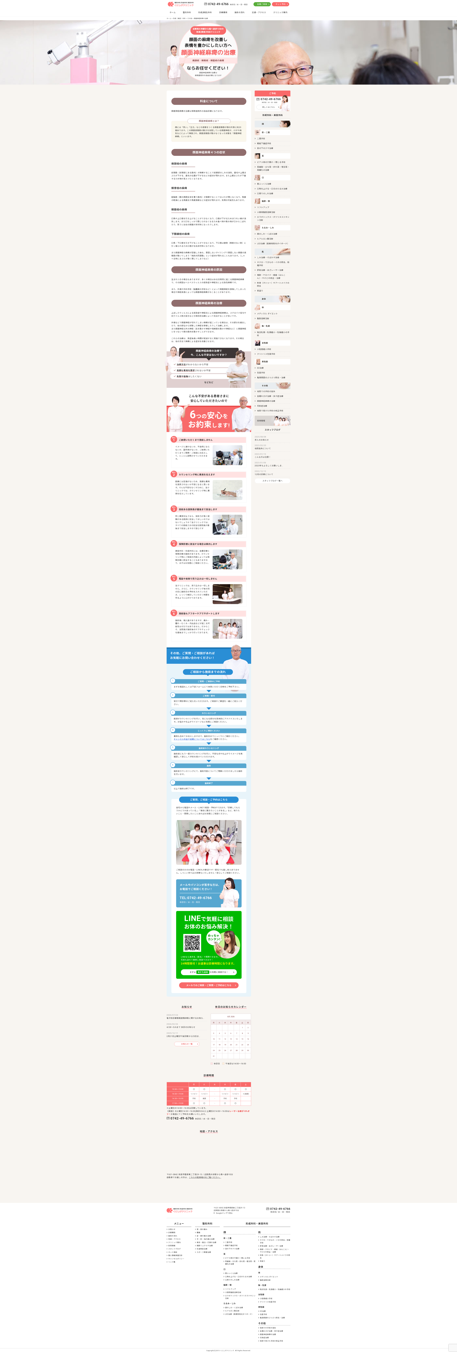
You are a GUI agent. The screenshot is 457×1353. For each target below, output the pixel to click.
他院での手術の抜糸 (266, 391)
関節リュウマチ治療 (205, 1246)
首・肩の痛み (202, 1229)
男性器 (261, 1307)
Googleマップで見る (224, 1213)
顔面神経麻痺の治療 (266, 401)
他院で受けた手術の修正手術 (270, 411)
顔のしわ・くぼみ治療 (267, 234)
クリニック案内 (280, 12)
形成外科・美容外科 (257, 1223)
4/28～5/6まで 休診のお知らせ (181, 1027)
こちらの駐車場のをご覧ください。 (205, 1177)
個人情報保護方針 (175, 1255)
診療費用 (223, 12)
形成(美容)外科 (205, 12)
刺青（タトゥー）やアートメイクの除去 (273, 284)
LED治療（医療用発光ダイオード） (273, 243)
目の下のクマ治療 (265, 148)
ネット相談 (172, 1252)
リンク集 (171, 1262)
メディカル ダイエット (267, 314)
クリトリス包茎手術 (266, 354)
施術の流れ (240, 12)
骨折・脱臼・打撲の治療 (206, 1242)
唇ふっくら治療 (264, 184)
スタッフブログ (174, 1249)
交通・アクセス (259, 12)
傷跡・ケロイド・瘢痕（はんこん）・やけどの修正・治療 (271, 276)
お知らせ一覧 (187, 1044)
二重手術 (261, 138)
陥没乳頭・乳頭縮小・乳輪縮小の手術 (273, 334)
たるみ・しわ (230, 1303)
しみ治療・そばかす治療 (268, 257)
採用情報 (261, 421)
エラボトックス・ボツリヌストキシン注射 (273, 218)
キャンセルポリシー (176, 1259)
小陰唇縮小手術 (264, 349)
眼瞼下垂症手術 (264, 143)
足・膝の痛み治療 (204, 1236)
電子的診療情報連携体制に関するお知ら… (185, 1018)
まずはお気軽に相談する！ (209, 972)
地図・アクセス (174, 1239)
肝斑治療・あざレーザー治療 (270, 270)
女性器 (261, 1294)
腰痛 (198, 1232)
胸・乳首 (262, 1285)
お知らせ (171, 1229)
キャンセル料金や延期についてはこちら (192, 739)
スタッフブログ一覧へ (272, 481)
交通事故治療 (202, 1249)
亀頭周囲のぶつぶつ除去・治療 (271, 377)
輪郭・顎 (228, 1285)
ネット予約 (281, 4)
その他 (262, 1323)
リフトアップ (263, 207)
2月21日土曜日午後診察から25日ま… (183, 1036)
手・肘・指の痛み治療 (206, 1239)
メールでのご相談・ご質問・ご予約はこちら (208, 985)
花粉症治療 (262, 406)
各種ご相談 (262, 4)
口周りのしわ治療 (265, 193)
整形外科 (187, 12)
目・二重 (228, 1238)
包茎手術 (261, 373)
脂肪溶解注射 (263, 318)
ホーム (173, 12)
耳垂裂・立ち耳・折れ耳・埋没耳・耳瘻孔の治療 (273, 168)
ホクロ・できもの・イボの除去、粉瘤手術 (273, 264)
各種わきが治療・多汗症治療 (270, 396)
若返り (260, 291)
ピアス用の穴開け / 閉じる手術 (271, 162)
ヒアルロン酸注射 (265, 239)
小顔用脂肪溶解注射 (266, 212)
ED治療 (260, 368)
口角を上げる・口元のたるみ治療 (272, 189)
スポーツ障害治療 (204, 1252)
